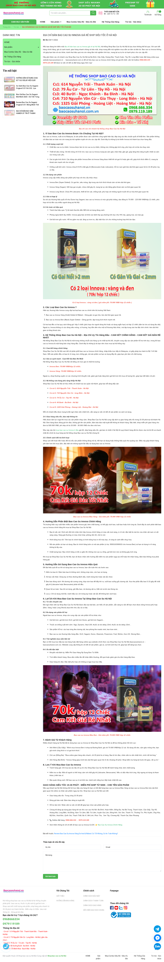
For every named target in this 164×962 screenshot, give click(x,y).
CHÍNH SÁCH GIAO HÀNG (92, 905)
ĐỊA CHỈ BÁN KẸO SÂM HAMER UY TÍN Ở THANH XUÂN (25, 113)
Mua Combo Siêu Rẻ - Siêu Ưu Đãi (81, 22)
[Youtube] (116, 908)
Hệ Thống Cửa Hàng (110, 22)
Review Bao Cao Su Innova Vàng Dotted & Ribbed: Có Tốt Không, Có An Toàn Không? (86, 834)
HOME (42, 22)
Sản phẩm (55, 22)
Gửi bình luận (50, 876)
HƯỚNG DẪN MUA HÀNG (65, 901)
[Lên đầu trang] (157, 953)
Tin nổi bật (10, 70)
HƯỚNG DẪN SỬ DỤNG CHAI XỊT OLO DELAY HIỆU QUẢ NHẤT (27, 80)
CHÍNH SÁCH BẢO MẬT (91, 896)
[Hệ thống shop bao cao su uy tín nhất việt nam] (82, 4)
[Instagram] (125, 908)
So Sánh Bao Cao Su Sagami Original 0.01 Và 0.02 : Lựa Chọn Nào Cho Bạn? (27, 88)
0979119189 (11, 923)
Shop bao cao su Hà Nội (57, 956)
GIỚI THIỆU (60, 896)
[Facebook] (112, 908)
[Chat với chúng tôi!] (157, 938)
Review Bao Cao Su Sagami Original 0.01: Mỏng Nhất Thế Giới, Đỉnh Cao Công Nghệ (27, 104)
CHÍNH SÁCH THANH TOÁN (93, 901)
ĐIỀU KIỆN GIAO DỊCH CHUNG (93, 910)
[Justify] (93, 13)
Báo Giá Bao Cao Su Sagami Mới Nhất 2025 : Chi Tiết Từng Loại (27, 96)
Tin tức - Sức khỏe (133, 22)
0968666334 (11, 919)
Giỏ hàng (158, 15)
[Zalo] (121, 908)
